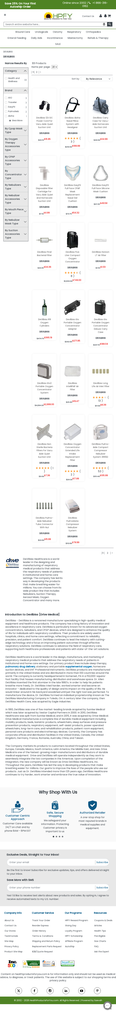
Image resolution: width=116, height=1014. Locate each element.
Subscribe (102, 862)
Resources (100, 912)
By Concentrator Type (13, 174)
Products (39, 63)
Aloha (11, 115)
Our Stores (10, 930)
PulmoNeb (13, 111)
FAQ (96, 946)
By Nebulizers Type (13, 186)
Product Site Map (14, 951)
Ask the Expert (101, 951)
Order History (39, 930)
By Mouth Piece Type (14, 211)
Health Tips (100, 930)
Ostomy (57, 32)
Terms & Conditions (42, 935)
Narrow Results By (16, 63)
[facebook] (34, 990)
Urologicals (41, 32)
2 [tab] (56, 836)
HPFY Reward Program (76, 920)
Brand (8, 90)
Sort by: (76, 78)
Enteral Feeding (17, 38)
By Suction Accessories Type (12, 234)
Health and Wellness (14, 80)
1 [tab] (53, 836)
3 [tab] (59, 836)
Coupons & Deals (103, 920)
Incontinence (55, 38)
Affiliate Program (74, 941)
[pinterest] (97, 990)
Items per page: (40, 67)
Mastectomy (75, 38)
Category (11, 71)
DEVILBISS (9, 56)
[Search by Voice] (104, 24)
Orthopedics (93, 32)
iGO (10, 97)
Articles (98, 925)
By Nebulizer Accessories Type (12, 199)
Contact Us (88, 16)
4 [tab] (62, 836)
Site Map (9, 941)
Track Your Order (41, 920)
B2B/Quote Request (42, 951)
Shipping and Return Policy (46, 941)
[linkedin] (66, 990)
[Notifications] (105, 16)
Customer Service (43, 912)
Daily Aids (36, 38)
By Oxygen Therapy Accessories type (12, 144)
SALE (58, 44)
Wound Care (22, 32)
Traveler (12, 102)
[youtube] (81, 990)
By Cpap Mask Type (14, 130)
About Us (9, 920)
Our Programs (73, 912)
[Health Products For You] (58, 16)
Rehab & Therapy (98, 38)
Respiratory (74, 32)
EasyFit (11, 106)
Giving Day (70, 925)
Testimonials (11, 935)
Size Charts (100, 941)
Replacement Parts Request (47, 946)
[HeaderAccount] (100, 16)
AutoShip (69, 946)
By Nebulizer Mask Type (12, 221)
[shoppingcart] (109, 16)
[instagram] (50, 990)
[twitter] (18, 990)
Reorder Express (40, 925)
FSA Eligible (99, 935)
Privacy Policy (12, 946)
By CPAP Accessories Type (12, 160)
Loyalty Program (73, 930)
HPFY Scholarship (74, 935)
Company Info (13, 912)
